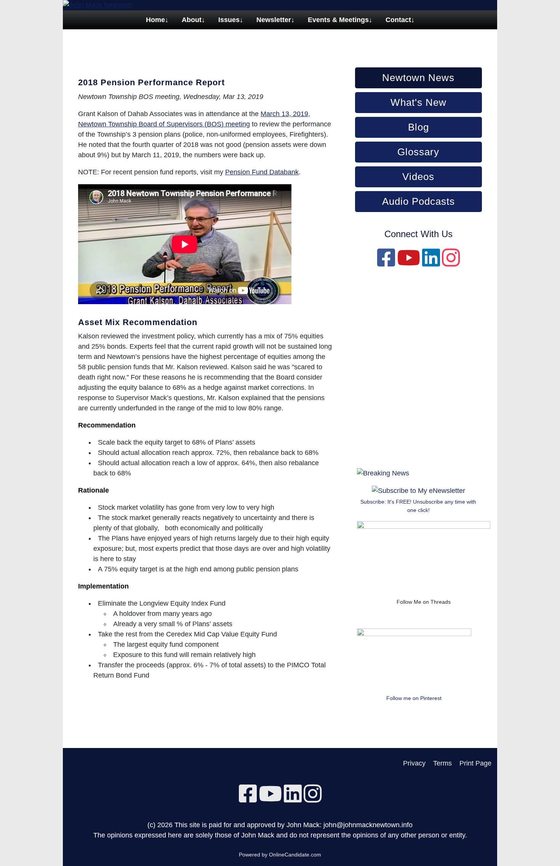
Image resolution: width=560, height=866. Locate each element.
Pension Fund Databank (262, 172)
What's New (418, 102)
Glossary (418, 152)
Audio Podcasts (418, 201)
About (192, 20)
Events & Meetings (338, 20)
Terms (442, 763)
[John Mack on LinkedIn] (431, 263)
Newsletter (273, 20)
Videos (418, 176)
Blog (418, 127)
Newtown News (418, 77)
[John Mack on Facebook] (386, 263)
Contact (398, 20)
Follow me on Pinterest (414, 698)
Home (155, 20)
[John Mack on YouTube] (408, 263)
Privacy (414, 763)
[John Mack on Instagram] (451, 263)
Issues (229, 20)
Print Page (475, 763)
